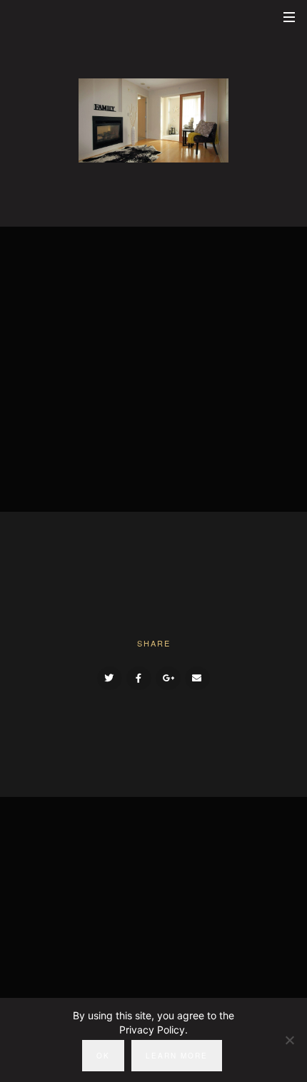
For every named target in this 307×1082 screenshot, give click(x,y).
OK (103, 1056)
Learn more (177, 1056)
